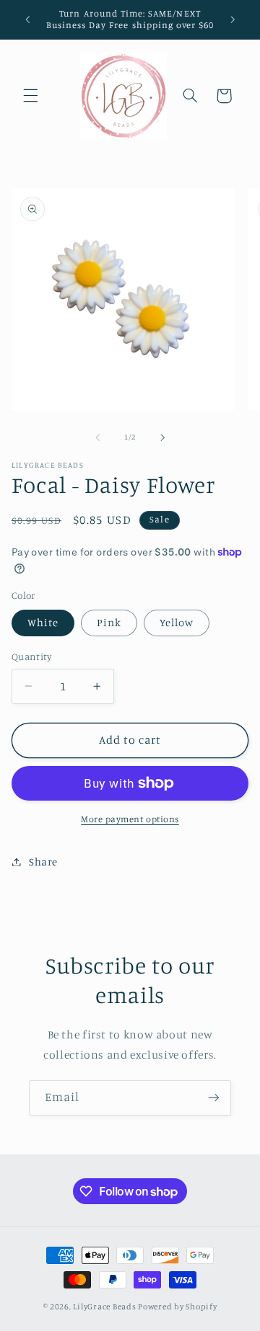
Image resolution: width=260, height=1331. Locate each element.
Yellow (177, 622)
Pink (109, 622)
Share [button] (43, 861)
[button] (30, 95)
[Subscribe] (213, 1098)
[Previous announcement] (27, 19)
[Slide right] (162, 437)
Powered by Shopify (177, 1306)
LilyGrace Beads (104, 1306)
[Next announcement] (232, 19)
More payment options (130, 819)
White (42, 622)
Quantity (31, 656)
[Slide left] (97, 437)
